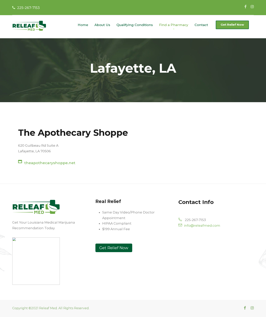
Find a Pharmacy (173, 25)
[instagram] (252, 6)
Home (83, 25)
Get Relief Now (232, 24)
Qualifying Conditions (134, 25)
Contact (201, 25)
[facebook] (245, 6)
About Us (102, 25)
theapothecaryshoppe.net (49, 163)
